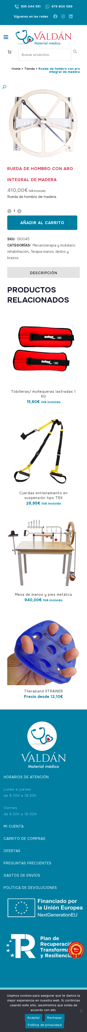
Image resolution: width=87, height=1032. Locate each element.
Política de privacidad (45, 1025)
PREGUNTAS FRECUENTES (27, 863)
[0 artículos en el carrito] (9, 52)
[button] (38, 87)
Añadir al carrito (42, 222)
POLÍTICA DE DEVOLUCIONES (30, 888)
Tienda (29, 69)
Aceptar (33, 1018)
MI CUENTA (14, 826)
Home (16, 69)
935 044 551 (31, 6)
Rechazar (54, 1018)
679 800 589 (61, 6)
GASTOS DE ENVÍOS (22, 875)
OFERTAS (12, 851)
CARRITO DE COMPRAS (24, 838)
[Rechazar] (81, 1010)
